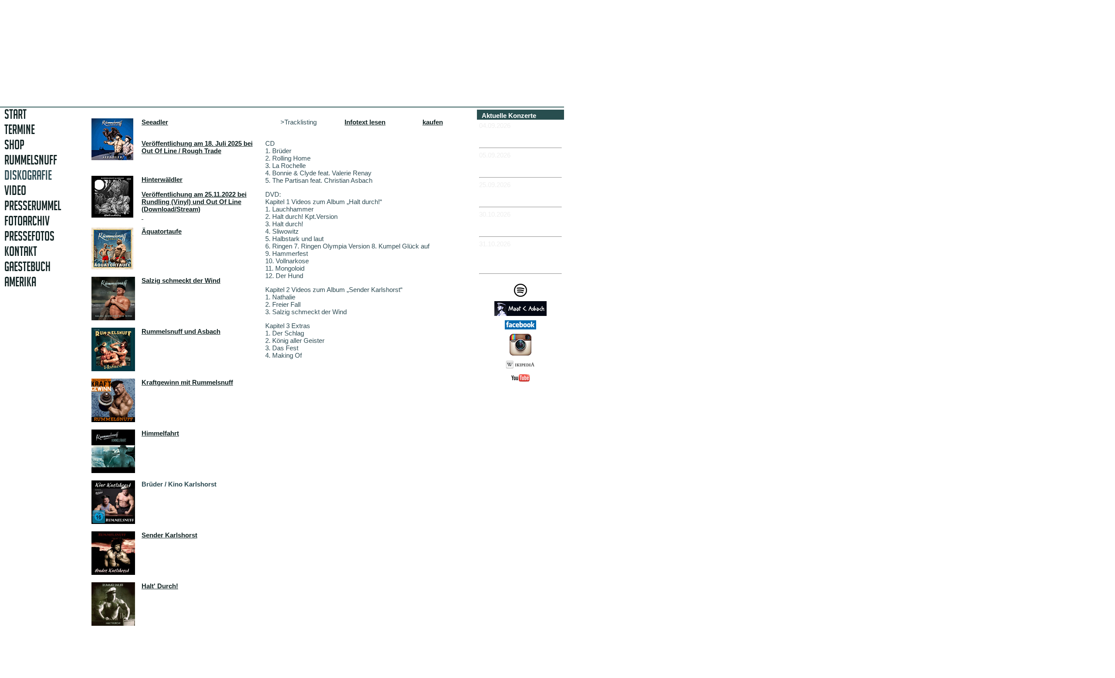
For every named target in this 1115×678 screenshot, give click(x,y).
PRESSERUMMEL (32, 205)
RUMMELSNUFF (30, 160)
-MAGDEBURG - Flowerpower (504, 195)
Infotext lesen (365, 122)
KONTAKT (20, 251)
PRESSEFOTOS (29, 236)
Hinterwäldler (162, 179)
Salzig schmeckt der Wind (181, 280)
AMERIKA (20, 282)
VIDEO (15, 190)
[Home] (212, 89)
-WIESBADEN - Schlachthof (502, 225)
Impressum (523, 398)
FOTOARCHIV (27, 221)
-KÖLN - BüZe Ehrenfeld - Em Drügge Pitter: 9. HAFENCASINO (518, 259)
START (15, 114)
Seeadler (155, 122)
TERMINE (19, 129)
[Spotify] (520, 294)
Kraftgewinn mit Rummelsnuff (187, 382)
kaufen (432, 122)
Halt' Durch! (160, 586)
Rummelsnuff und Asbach (181, 331)
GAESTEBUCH (27, 266)
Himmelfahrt (160, 433)
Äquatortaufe (162, 231)
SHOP (14, 145)
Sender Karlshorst (169, 535)
